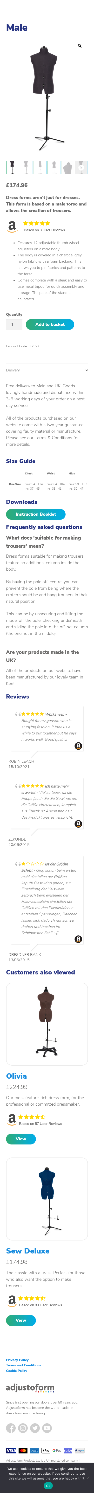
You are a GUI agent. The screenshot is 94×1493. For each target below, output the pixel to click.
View (21, 1139)
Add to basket (50, 324)
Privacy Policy (17, 1360)
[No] (88, 1477)
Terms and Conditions (23, 1365)
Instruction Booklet (36, 514)
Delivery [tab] (13, 370)
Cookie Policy (16, 1371)
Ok (48, 1486)
